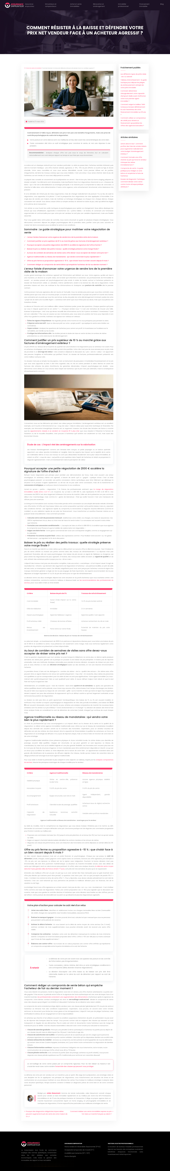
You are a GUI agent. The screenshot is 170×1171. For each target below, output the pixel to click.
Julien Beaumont (53, 1093)
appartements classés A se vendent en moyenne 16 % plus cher (54, 431)
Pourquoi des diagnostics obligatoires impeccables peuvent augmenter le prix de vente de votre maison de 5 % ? (46, 1114)
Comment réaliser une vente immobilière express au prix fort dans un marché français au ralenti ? (91, 1112)
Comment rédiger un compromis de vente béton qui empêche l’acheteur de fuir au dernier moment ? (67, 264)
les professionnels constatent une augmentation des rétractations (63, 997)
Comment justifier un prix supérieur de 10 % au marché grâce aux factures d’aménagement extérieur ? (67, 241)
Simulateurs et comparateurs (50, 5)
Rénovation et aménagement (99, 5)
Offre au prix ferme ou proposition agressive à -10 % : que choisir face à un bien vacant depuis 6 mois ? (68, 261)
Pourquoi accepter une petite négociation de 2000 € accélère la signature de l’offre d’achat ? (64, 245)
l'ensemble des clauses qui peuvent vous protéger (74, 1066)
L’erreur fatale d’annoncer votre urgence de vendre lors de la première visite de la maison (62, 237)
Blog (162, 4)
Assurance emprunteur (29, 5)
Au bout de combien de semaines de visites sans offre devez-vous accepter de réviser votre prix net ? (67, 253)
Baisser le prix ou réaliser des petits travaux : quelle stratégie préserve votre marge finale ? (63, 249)
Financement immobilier (144, 5)
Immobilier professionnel (123, 5)
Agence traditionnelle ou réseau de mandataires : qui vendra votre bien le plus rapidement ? (64, 257)
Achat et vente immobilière (75, 5)
